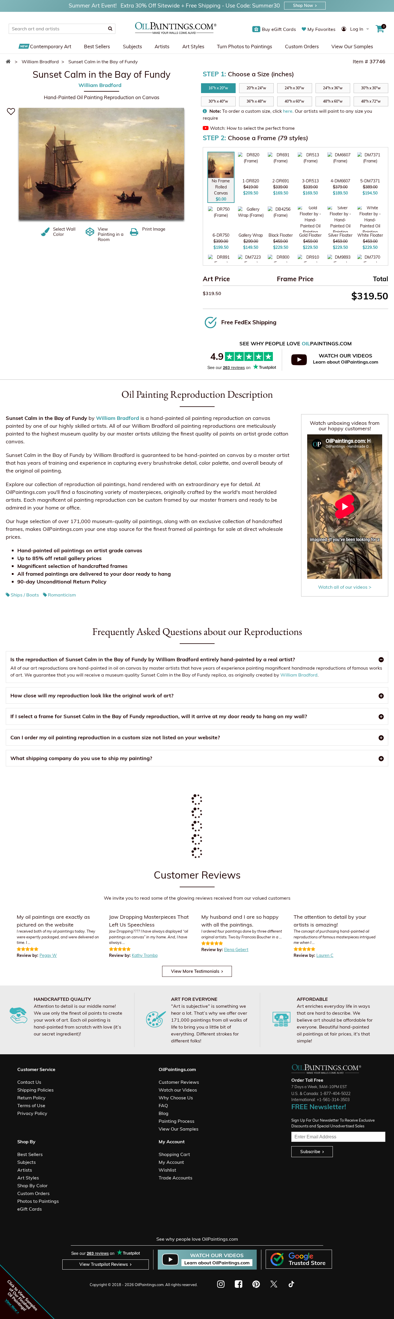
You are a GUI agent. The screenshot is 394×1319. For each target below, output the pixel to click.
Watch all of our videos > (345, 587)
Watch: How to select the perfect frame (252, 128)
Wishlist (167, 1170)
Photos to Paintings (38, 1201)
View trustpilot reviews (103, 1264)
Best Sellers (97, 46)
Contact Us (29, 1082)
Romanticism (62, 595)
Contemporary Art (50, 46)
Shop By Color (32, 1185)
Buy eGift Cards (279, 29)
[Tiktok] (290, 1284)
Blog (163, 1113)
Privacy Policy (32, 1113)
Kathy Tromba (144, 955)
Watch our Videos (178, 1090)
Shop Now (303, 5)
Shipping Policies (35, 1090)
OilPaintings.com (149, 1284)
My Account (171, 1162)
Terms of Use (31, 1105)
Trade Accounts (175, 1178)
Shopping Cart (174, 1154)
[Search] (110, 28)
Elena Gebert (236, 949)
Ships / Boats (25, 595)
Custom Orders (302, 46)
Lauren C (324, 955)
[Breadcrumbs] (10, 61)
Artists (162, 46)
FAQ (163, 1105)
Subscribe (310, 1151)
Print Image (153, 229)
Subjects (132, 46)
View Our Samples (352, 46)
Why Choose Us (176, 1098)
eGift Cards (29, 1209)
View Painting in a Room (110, 234)
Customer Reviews (179, 1082)
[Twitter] (273, 1284)
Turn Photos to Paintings (244, 46)
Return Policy (31, 1098)
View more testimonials (195, 971)
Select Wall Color (64, 232)
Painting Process (176, 1121)
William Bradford (99, 85)
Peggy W (48, 955)
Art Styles (193, 46)
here (287, 111)
